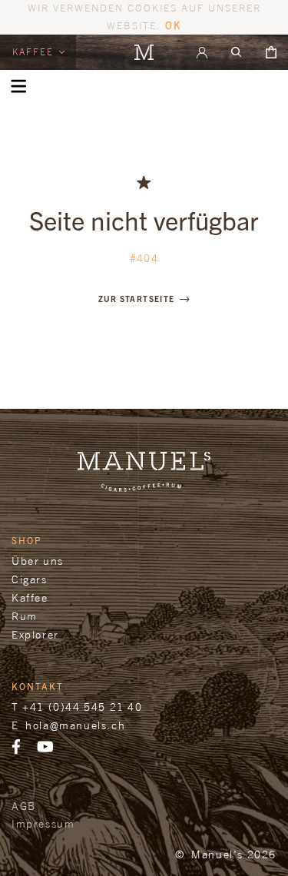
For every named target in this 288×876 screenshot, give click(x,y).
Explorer (35, 634)
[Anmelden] (202, 52)
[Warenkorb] (271, 52)
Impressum (43, 823)
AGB (24, 805)
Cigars (30, 579)
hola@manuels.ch (75, 725)
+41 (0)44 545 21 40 (82, 706)
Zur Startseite (136, 299)
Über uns (38, 560)
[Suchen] (236, 52)
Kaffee (35, 52)
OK (173, 25)
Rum (25, 615)
